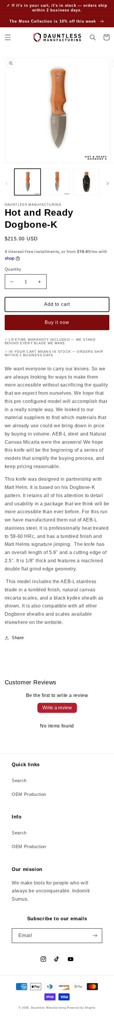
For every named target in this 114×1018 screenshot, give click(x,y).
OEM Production (29, 794)
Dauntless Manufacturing (48, 1007)
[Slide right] (107, 183)
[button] (7, 37)
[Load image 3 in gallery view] (86, 182)
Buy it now (57, 322)
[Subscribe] (95, 935)
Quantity (13, 269)
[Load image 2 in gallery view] (57, 182)
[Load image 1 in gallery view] (27, 182)
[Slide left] (6, 183)
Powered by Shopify (81, 1007)
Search (19, 780)
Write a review (57, 707)
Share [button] (18, 637)
